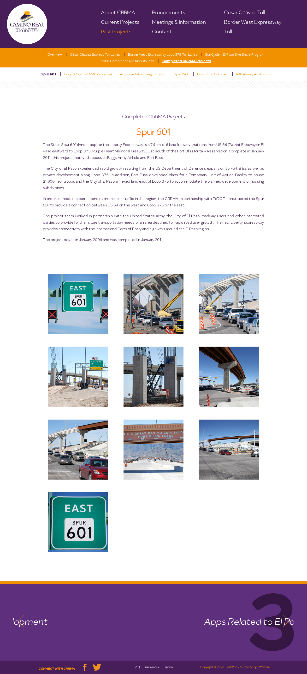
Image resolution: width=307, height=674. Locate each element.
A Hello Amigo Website (255, 667)
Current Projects (120, 22)
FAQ (137, 667)
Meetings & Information (179, 22)
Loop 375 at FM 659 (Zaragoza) (88, 74)
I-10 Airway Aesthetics (253, 74)
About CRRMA (118, 13)
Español (168, 667)
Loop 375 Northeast (212, 74)
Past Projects (116, 32)
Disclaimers (151, 667)
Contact (162, 32)
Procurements (168, 13)
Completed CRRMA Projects (186, 61)
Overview (54, 55)
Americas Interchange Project (143, 74)
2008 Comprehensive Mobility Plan (127, 61)
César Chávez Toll (244, 13)
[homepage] (27, 24)
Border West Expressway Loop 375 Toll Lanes (162, 55)
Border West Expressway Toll (252, 23)
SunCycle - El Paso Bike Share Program (235, 55)
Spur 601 (48, 74)
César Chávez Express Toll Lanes (95, 55)
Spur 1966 (181, 74)
